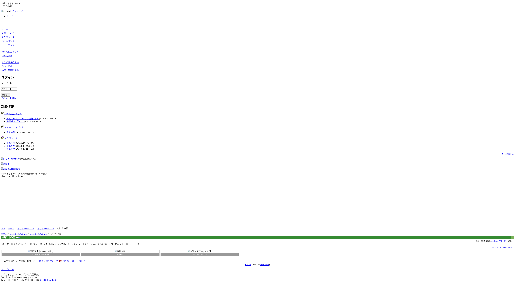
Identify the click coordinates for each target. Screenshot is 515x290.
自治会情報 (7, 66)
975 (47, 261)
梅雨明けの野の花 (15, 121)
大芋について (8, 33)
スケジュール (8, 37)
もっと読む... (508, 154)
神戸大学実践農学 (10, 70)
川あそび (11, 143)
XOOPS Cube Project (48, 280)
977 (56, 261)
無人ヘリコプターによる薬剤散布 (22, 118)
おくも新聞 (7, 56)
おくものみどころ (10, 52)
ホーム (5, 29)
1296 (80, 261)
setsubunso (494, 241)
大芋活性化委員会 (10, 62)
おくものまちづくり (14, 127)
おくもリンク (8, 41)
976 (51, 261)
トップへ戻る (7, 269)
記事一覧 (502, 241)
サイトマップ (16, 11)
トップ (9, 16)
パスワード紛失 (8, 98)
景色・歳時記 (507, 248)
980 (69, 261)
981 (73, 261)
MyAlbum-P (264, 265)
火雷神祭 (10, 132)
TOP (3, 228)
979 (64, 261)
